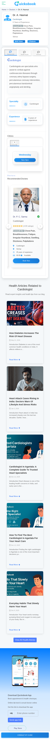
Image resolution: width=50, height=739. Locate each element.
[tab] (10, 52)
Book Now (26, 261)
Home (4, 10)
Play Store (17, 728)
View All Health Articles (25, 640)
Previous (8, 226)
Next (40, 226)
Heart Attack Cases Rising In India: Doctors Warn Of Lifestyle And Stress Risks (24, 401)
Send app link (15, 720)
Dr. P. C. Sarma (20, 217)
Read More (13, 360)
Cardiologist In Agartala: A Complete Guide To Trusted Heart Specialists (23, 469)
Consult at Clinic (25, 735)
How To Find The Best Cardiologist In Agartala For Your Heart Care (23, 538)
